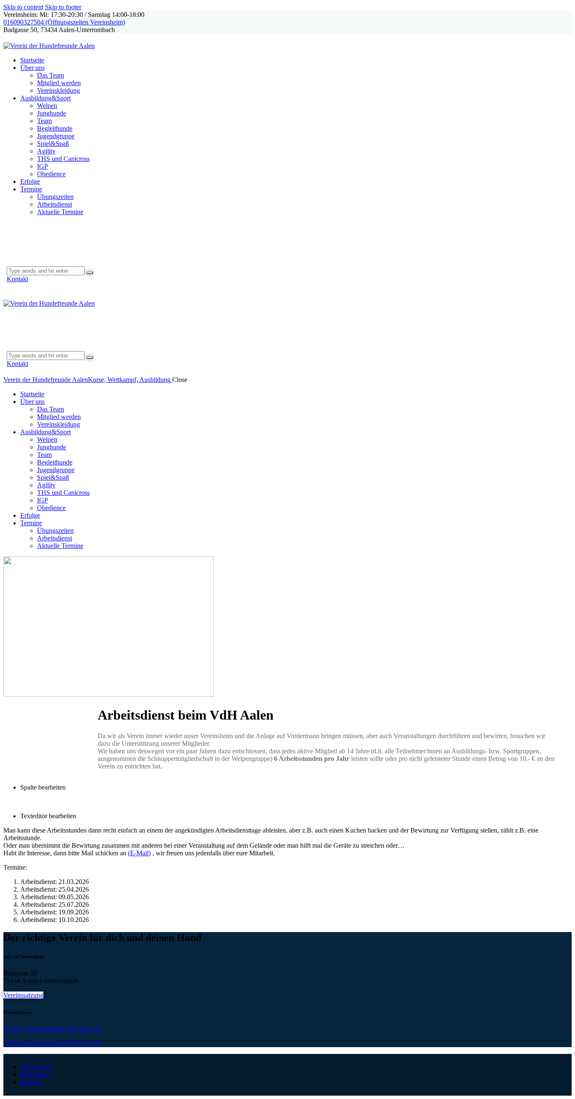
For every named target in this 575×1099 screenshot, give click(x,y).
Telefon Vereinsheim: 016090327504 (52, 1043)
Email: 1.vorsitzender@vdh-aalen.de (51, 1028)
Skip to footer (63, 7)
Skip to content (23, 7)
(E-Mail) (139, 853)
